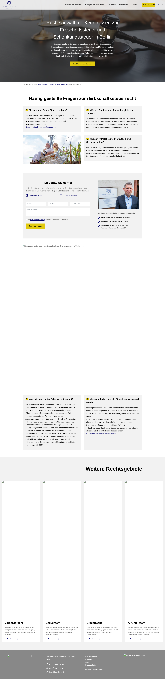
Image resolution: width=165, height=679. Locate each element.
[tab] (52, 119)
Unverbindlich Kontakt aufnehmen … (40, 127)
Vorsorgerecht (90, 5)
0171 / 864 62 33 (149, 5)
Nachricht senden (35, 226)
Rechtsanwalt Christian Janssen (49, 84)
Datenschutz (90, 665)
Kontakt (88, 659)
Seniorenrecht (69, 5)
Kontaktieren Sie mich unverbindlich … (102, 434)
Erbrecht (64, 84)
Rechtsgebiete (91, 656)
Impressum (90, 662)
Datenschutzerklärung (37, 220)
